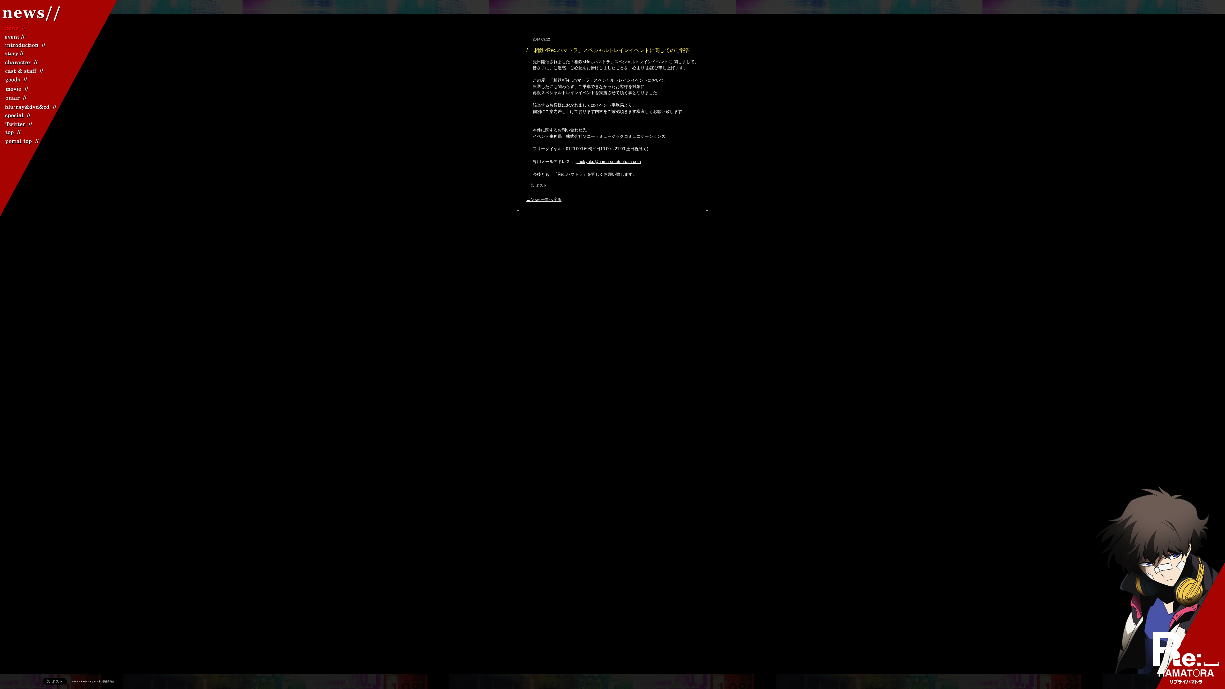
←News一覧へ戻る (543, 199)
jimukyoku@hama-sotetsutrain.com (608, 161)
